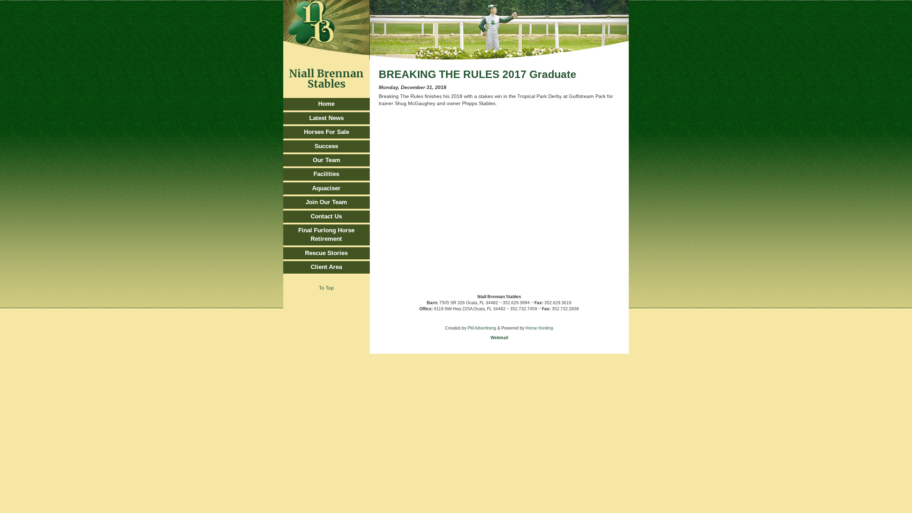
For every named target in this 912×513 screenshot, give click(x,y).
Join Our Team (326, 202)
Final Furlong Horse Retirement (326, 234)
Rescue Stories (326, 253)
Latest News (326, 118)
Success (326, 146)
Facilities (326, 174)
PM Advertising (481, 328)
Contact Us (326, 216)
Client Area (326, 267)
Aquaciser (326, 188)
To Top (326, 288)
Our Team (326, 160)
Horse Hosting (539, 328)
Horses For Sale (326, 132)
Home (326, 103)
